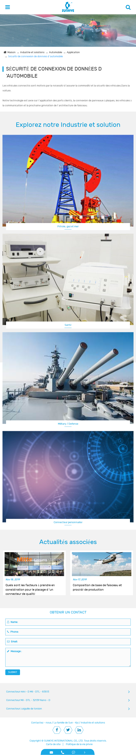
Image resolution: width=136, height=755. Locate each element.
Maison (11, 52)
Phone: (14, 631)
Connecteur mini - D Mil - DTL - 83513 (27, 691)
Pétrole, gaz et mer (68, 226)
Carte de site (53, 744)
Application (73, 52)
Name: (14, 622)
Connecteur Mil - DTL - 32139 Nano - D (28, 700)
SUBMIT (12, 672)
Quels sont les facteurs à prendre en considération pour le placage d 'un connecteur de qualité (30, 588)
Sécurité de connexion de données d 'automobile (35, 56)
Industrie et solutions (32, 52)
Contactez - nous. (41, 722)
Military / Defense (68, 423)
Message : (16, 651)
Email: (14, 641)
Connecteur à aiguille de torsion (24, 708)
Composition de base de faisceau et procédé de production (97, 587)
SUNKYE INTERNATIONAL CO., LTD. (63, 740)
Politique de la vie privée (79, 744)
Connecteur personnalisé (68, 522)
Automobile (55, 52)
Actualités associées (68, 542)
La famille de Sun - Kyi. (66, 722)
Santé (68, 324)
